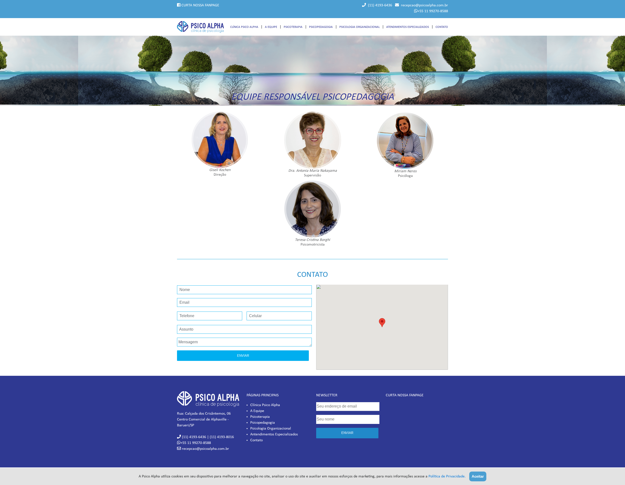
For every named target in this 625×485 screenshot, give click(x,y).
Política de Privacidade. (447, 476)
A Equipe (257, 411)
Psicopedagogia (262, 423)
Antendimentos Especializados (274, 434)
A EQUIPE (271, 27)
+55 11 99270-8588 (432, 11)
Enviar (243, 355)
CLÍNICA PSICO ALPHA (244, 27)
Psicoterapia (260, 417)
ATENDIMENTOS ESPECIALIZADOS (407, 27)
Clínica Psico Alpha (265, 405)
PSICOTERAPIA (293, 27)
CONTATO (442, 27)
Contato (256, 440)
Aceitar (478, 476)
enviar (347, 433)
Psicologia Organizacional (270, 429)
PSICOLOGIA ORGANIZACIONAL (359, 27)
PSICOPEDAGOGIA (321, 27)
